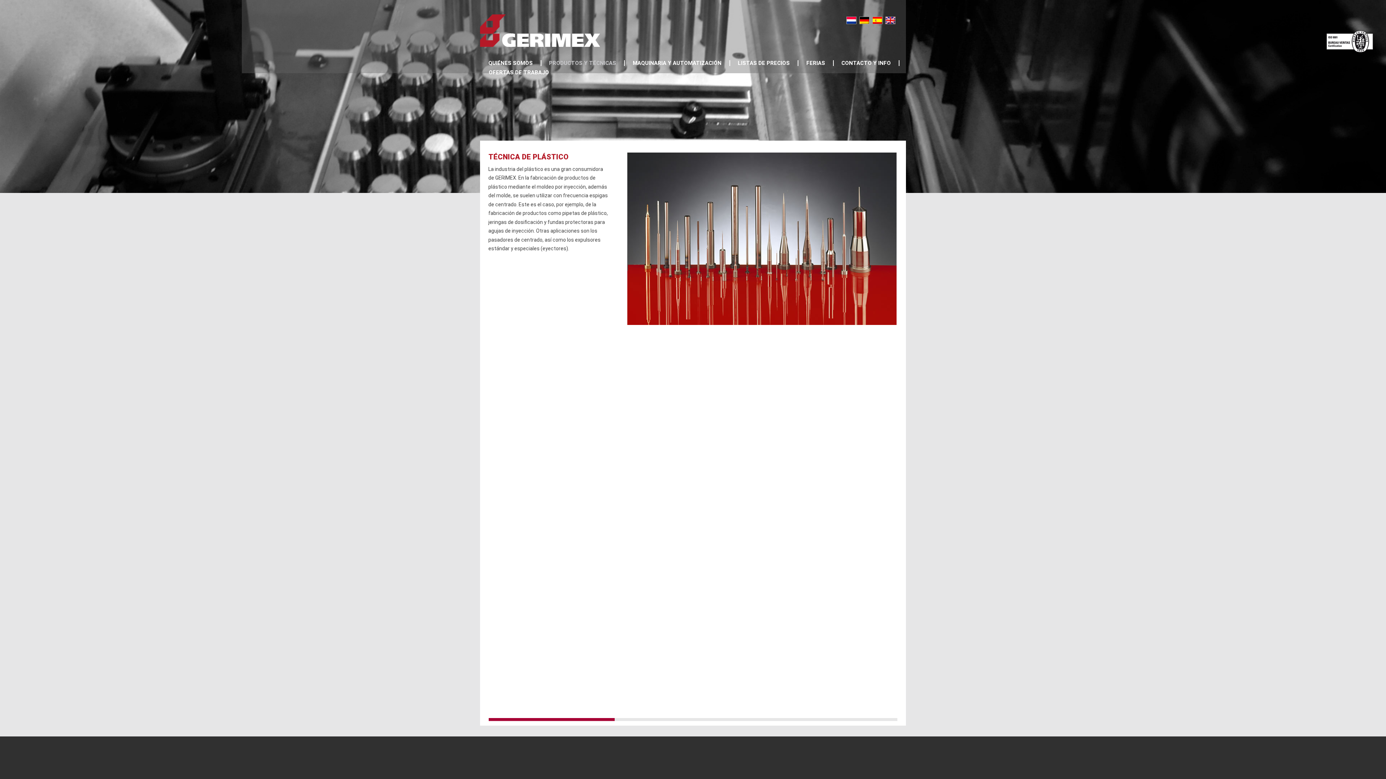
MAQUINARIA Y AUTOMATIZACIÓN (677, 63)
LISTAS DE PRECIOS (764, 63)
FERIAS (815, 63)
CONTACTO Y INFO (866, 63)
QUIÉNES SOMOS (510, 63)
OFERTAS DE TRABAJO (519, 72)
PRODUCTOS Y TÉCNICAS (582, 63)
